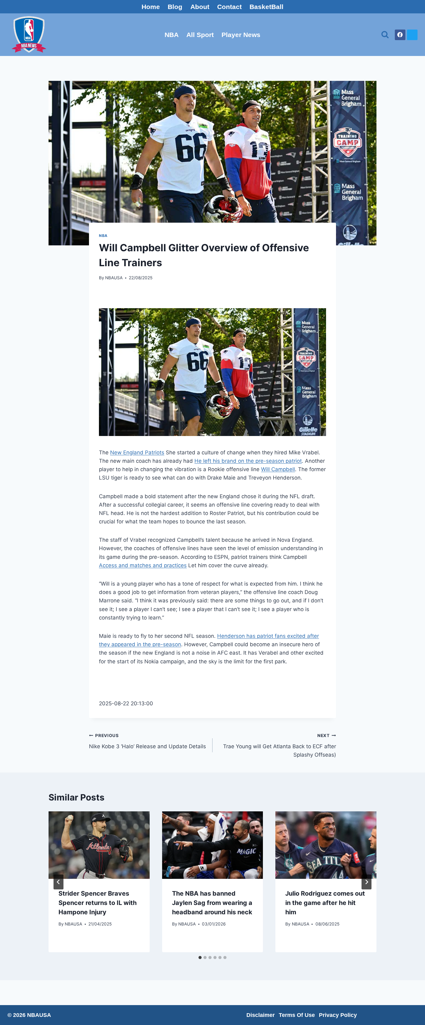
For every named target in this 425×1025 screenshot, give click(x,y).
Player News (241, 34)
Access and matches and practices (143, 565)
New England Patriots (137, 452)
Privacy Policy (338, 1015)
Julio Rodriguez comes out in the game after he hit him (325, 903)
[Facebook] (400, 35)
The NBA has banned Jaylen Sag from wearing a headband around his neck (212, 903)
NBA (172, 34)
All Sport (200, 34)
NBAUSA (114, 277)
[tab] (200, 957)
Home (151, 6)
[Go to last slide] (58, 881)
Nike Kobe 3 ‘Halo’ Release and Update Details (147, 741)
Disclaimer (260, 1015)
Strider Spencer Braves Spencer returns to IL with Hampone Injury (97, 903)
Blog (175, 6)
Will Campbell (278, 469)
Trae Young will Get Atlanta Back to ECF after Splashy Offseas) (279, 745)
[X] (412, 35)
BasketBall (266, 6)
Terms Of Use (297, 1015)
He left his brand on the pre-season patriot (248, 461)
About (199, 6)
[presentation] (99, 845)
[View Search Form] (385, 34)
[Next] (366, 881)
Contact (229, 6)
